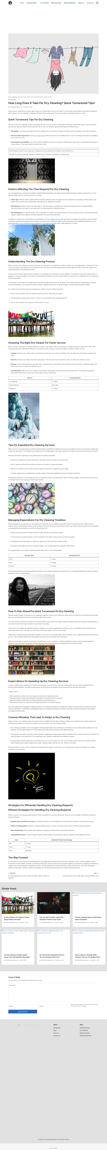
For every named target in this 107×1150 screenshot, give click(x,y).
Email (42, 1006)
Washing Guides (56, 3)
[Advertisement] (53, 17)
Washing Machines (70, 3)
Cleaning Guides (85, 1028)
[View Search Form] (97, 2)
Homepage (57, 1028)
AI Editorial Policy (53, 1148)
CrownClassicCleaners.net (16, 107)
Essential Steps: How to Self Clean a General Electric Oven (81, 875)
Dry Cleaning (45, 3)
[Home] (8, 97)
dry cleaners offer (39, 135)
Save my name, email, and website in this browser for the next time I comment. (84, 1005)
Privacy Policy (64, 1139)
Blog (55, 1030)
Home (22, 3)
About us (81, 3)
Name (11, 1006)
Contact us (90, 3)
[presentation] (18, 903)
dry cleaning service (54, 219)
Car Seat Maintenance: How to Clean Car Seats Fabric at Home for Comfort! (28, 876)
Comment (12, 985)
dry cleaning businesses (32, 687)
